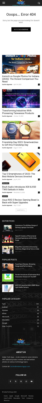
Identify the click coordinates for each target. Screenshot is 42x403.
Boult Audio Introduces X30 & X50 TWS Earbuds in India (19, 188)
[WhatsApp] (26, 381)
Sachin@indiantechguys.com (20, 366)
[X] (16, 381)
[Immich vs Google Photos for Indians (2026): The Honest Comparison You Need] (21, 64)
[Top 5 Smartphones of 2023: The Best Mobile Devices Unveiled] (21, 162)
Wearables (6, 138)
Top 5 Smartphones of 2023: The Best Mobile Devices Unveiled (18, 175)
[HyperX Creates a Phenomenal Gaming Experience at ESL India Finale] (7, 239)
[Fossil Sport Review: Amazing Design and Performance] (7, 267)
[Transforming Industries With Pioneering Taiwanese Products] (21, 98)
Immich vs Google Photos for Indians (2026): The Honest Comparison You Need (20, 79)
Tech (4, 72)
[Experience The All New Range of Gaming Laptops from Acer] (7, 228)
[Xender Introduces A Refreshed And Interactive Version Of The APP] (7, 278)
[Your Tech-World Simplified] (21, 341)
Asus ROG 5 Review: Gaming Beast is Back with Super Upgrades (20, 201)
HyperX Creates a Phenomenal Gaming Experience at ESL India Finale (26, 238)
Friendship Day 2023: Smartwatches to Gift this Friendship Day (20, 143)
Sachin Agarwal (7, 84)
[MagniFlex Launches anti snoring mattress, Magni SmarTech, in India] (7, 250)
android (5, 170)
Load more (20, 210)
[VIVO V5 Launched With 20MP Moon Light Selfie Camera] (7, 288)
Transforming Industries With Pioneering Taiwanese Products (18, 112)
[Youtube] (32, 381)
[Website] (21, 381)
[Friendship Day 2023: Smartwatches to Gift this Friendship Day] (21, 130)
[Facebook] (10, 381)
